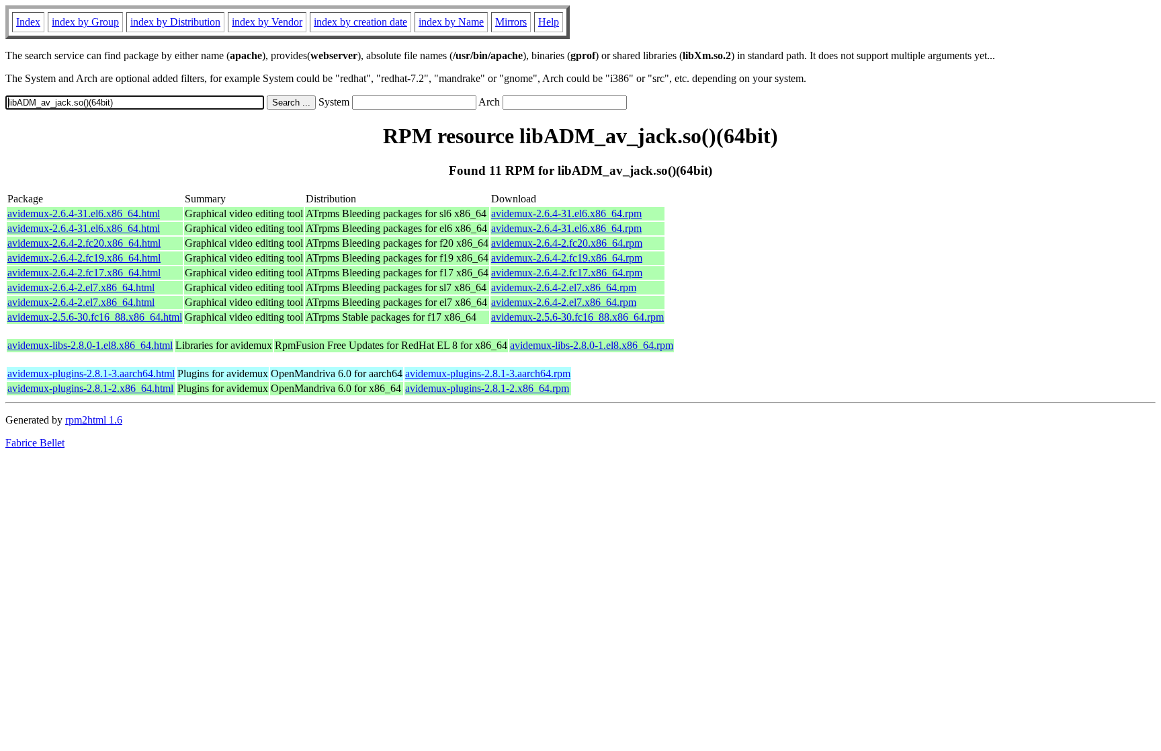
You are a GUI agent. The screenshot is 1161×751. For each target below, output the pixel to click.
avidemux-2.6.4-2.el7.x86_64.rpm (563, 287)
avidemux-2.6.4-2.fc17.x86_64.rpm (566, 272)
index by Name (451, 22)
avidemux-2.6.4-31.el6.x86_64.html (83, 213)
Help (548, 22)
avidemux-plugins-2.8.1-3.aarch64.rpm (487, 373)
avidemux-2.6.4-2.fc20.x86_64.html (84, 243)
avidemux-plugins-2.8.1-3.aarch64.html (91, 373)
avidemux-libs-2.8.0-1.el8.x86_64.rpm (591, 345)
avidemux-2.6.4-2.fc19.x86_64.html (84, 258)
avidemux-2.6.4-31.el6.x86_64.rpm (566, 213)
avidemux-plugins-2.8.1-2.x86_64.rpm (487, 388)
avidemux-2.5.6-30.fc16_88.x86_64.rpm (577, 317)
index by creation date (360, 22)
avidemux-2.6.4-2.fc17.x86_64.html (84, 272)
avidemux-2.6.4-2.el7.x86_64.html (81, 287)
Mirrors (511, 22)
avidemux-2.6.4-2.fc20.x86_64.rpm (566, 243)
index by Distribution (175, 22)
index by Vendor (267, 22)
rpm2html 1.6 (93, 420)
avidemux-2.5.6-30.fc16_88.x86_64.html (94, 317)
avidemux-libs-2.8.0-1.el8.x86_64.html (90, 345)
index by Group (85, 22)
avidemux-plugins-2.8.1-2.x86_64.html (90, 388)
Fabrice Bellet (34, 442)
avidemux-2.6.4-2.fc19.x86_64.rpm (566, 258)
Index (28, 22)
